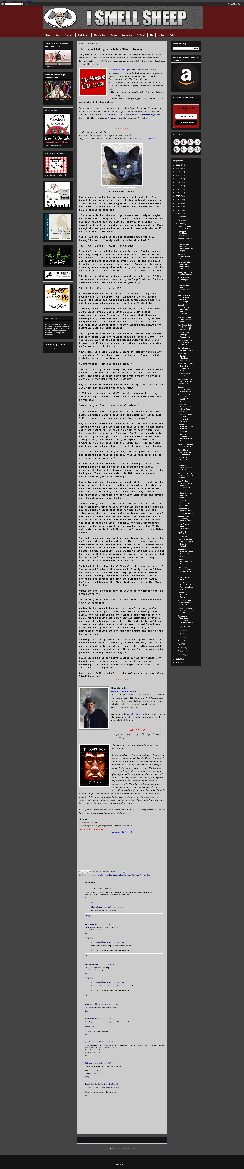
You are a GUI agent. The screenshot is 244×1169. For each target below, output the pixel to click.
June (180, 637)
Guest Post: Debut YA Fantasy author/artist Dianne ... (185, 418)
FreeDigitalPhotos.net (129, 187)
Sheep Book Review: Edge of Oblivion (185, 595)
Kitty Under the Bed (116, 875)
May (180, 641)
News (57, 35)
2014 (178, 207)
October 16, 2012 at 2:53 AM (100, 924)
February (182, 651)
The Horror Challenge (131, 875)
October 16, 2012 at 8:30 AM (114, 982)
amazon (133, 691)
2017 (178, 196)
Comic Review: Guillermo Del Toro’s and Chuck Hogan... (185, 247)
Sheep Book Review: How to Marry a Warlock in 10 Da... (185, 586)
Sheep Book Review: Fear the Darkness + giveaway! (185, 428)
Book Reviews (83, 35)
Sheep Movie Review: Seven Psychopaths (184, 452)
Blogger (126, 1164)
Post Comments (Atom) (127, 1148)
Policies (172, 35)
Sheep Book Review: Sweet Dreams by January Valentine (184, 309)
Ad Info (161, 35)
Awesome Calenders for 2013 (184, 256)
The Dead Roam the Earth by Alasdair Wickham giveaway (184, 231)
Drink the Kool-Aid (186, 123)
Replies (90, 902)
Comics (114, 35)
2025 (178, 168)
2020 (178, 186)
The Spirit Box (145, 875)
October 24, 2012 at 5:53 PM (108, 1084)
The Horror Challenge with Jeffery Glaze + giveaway (185, 408)
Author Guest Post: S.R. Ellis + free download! (185, 381)
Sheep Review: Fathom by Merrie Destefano (185, 518)
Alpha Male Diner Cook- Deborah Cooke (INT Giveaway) (185, 494)
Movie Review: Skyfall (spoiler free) (184, 279)
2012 (178, 214)
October (181, 224)
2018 (178, 193)
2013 (178, 210)
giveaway (88, 875)
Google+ (30, 1)
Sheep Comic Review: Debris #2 (185, 460)
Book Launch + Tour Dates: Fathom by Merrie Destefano (185, 619)
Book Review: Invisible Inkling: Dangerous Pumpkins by (185, 484)
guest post (95, 875)
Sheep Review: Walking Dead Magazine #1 (184, 335)
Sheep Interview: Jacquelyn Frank (185, 349)
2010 (178, 662)
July (180, 634)
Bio (151, 35)
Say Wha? (141, 35)
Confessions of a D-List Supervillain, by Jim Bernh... (185, 467)
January (181, 655)
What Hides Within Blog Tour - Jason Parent (186, 610)
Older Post (161, 1140)
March (181, 648)
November (182, 220)
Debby (87, 924)
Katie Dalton (96, 942)
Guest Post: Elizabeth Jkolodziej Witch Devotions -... (185, 437)
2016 (178, 200)
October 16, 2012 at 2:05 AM (101, 889)
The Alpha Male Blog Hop (184, 375)
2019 (178, 189)
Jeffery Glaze (104, 875)
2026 (178, 165)
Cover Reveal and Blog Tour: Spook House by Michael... (185, 543)
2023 (178, 175)
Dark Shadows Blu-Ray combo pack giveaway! (185, 475)
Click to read (50, 349)
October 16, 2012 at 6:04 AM (104, 964)
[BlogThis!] (82, 871)
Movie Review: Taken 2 (183, 578)
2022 (178, 179)
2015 (178, 203)
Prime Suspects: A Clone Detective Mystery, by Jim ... (185, 570)
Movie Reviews (99, 35)
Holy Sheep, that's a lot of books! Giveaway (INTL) (185, 319)
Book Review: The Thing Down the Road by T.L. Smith (185, 398)
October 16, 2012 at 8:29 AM (114, 942)
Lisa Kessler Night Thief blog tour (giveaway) (185, 534)
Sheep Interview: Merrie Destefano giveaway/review (185, 511)
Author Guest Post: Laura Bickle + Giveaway (185, 342)
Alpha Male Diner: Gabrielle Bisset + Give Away (186, 602)
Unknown (88, 1063)
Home (47, 35)
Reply (87, 898)
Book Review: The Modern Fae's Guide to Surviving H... (185, 298)
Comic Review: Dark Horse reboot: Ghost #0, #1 (186, 288)
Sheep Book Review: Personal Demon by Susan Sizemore (185, 552)
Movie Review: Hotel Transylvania (184, 526)
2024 (178, 172)
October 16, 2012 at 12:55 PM (100, 1018)
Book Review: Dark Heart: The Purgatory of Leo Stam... (185, 367)
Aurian (87, 888)
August (181, 630)
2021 (178, 182)
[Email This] (80, 871)
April (180, 644)
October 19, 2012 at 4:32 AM (103, 1063)
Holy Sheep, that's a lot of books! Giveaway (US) (185, 327)
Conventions (127, 35)
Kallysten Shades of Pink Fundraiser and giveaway (185, 503)
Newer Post (83, 1140)
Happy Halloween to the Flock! (185, 240)
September (182, 627)
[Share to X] (85, 871)
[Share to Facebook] (87, 871)
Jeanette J (88, 1041)
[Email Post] (123, 871)
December (182, 217)
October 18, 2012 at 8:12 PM (103, 1042)
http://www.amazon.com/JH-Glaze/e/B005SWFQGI (133, 114)
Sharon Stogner (97, 907)
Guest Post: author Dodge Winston (185, 273)
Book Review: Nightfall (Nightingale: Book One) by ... (185, 357)
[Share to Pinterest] (90, 871)
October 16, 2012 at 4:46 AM (113, 907)
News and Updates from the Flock (185, 445)
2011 (178, 659)
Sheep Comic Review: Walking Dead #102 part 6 (186, 389)
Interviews (69, 35)
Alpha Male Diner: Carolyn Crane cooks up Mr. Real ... (185, 265)
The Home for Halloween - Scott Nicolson (186, 561)
